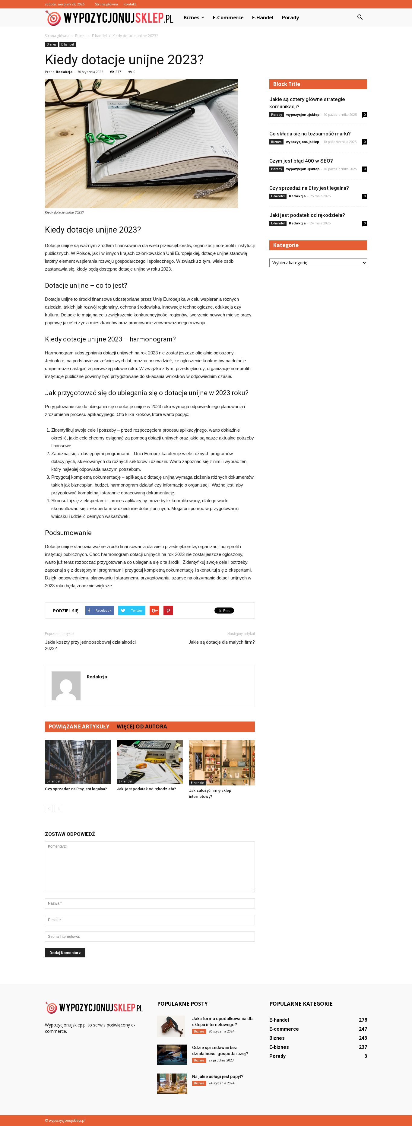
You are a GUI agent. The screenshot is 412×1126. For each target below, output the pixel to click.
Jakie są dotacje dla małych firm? (222, 642)
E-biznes (279, 1047)
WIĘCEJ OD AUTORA (142, 726)
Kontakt (130, 4)
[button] (360, 17)
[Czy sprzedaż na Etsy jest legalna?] (78, 762)
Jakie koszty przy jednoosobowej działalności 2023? (90, 645)
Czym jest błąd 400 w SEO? (301, 161)
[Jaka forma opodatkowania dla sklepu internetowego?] (171, 1026)
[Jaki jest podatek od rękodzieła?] (150, 762)
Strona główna (106, 4)
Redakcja (64, 71)
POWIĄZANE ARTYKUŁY (79, 726)
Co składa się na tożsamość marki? (310, 134)
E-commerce (228, 17)
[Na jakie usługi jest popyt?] (172, 1084)
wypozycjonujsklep (302, 114)
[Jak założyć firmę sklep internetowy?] (222, 762)
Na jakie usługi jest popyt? (217, 1076)
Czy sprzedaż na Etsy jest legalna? (76, 789)
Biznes (191, 17)
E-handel (263, 17)
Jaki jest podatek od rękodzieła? (146, 789)
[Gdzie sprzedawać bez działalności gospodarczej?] (172, 1055)
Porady (290, 17)
